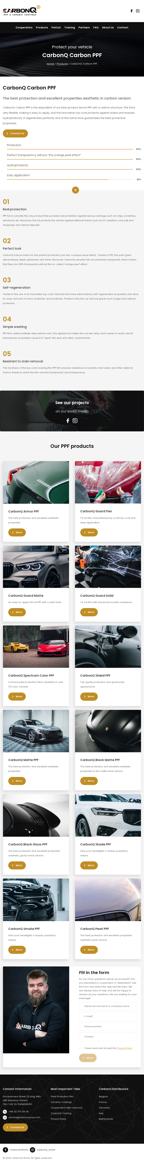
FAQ (96, 27)
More (19, 532)
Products (42, 27)
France (103, 1102)
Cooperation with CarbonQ (66, 1107)
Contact (122, 27)
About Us (108, 27)
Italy (101, 1113)
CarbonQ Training (61, 1113)
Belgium (103, 1096)
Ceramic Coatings (61, 1102)
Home (50, 64)
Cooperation (24, 27)
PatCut (56, 27)
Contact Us (17, 133)
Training (69, 27)
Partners (84, 27)
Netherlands (106, 1119)
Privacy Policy (124, 1048)
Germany (104, 1107)
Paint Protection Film (62, 1096)
